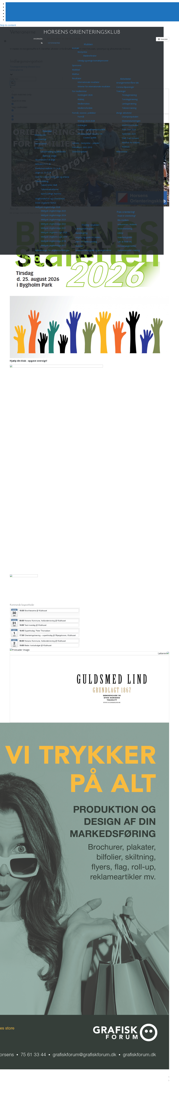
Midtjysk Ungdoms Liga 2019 (54, 236)
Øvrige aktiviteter (124, 113)
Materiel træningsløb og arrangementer (93, 250)
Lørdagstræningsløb (85, 228)
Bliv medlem (123, 220)
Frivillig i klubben (90, 224)
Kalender (47, 131)
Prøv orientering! (126, 211)
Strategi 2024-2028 (86, 121)
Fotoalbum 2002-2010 (82, 147)
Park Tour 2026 (129, 129)
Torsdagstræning (129, 99)
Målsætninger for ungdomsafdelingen (52, 250)
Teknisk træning (129, 108)
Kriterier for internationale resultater (94, 86)
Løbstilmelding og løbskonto (53, 151)
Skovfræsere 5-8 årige (45, 159)
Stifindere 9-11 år (43, 164)
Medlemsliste (84, 103)
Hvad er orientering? (126, 215)
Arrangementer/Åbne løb (127, 82)
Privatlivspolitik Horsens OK (90, 134)
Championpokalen (130, 116)
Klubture (125, 146)
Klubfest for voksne (131, 142)
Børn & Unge (49, 155)
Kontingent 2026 (85, 95)
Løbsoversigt (40, 139)
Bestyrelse (82, 52)
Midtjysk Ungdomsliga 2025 (53, 211)
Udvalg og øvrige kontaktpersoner (93, 60)
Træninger (121, 91)
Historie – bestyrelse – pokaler (85, 143)
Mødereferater (89, 55)
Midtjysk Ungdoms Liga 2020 (54, 232)
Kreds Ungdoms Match (45, 202)
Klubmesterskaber (130, 125)
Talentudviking (41, 181)
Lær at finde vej (124, 241)
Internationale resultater (88, 82)
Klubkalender (40, 135)
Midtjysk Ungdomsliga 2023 (53, 219)
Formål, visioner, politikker (84, 113)
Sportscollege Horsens (51, 193)
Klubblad (76, 69)
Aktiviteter (125, 78)
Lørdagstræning (129, 103)
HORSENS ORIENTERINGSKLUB (81, 32)
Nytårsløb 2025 (129, 134)
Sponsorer (76, 65)
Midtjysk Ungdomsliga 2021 (53, 228)
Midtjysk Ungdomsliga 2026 (47, 207)
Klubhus (75, 74)
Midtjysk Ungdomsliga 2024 (53, 215)
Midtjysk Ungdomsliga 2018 (53, 241)
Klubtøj (81, 99)
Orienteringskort (79, 151)
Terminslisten (41, 143)
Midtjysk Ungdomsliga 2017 (53, 245)
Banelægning (81, 233)
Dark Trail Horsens (130, 138)
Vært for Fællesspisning (86, 241)
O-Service (39, 147)
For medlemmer (79, 91)
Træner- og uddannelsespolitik (91, 129)
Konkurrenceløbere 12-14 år (48, 168)
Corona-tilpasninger (125, 87)
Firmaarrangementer (126, 246)
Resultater (76, 78)
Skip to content (8, 25)
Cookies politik (89, 137)
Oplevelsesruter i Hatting (128, 250)
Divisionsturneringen (131, 121)
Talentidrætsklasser (50, 189)
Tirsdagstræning (129, 95)
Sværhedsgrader (124, 237)
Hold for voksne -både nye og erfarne (52, 177)
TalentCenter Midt (49, 185)
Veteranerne (121, 151)
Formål (81, 116)
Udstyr (120, 233)
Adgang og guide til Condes (88, 237)
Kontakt (75, 48)
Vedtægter (82, 125)
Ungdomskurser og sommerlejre (50, 198)
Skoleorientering (124, 228)
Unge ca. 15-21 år (43, 172)
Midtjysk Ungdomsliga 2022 (53, 224)
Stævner (79, 246)
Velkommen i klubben (127, 224)
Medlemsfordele (85, 108)
